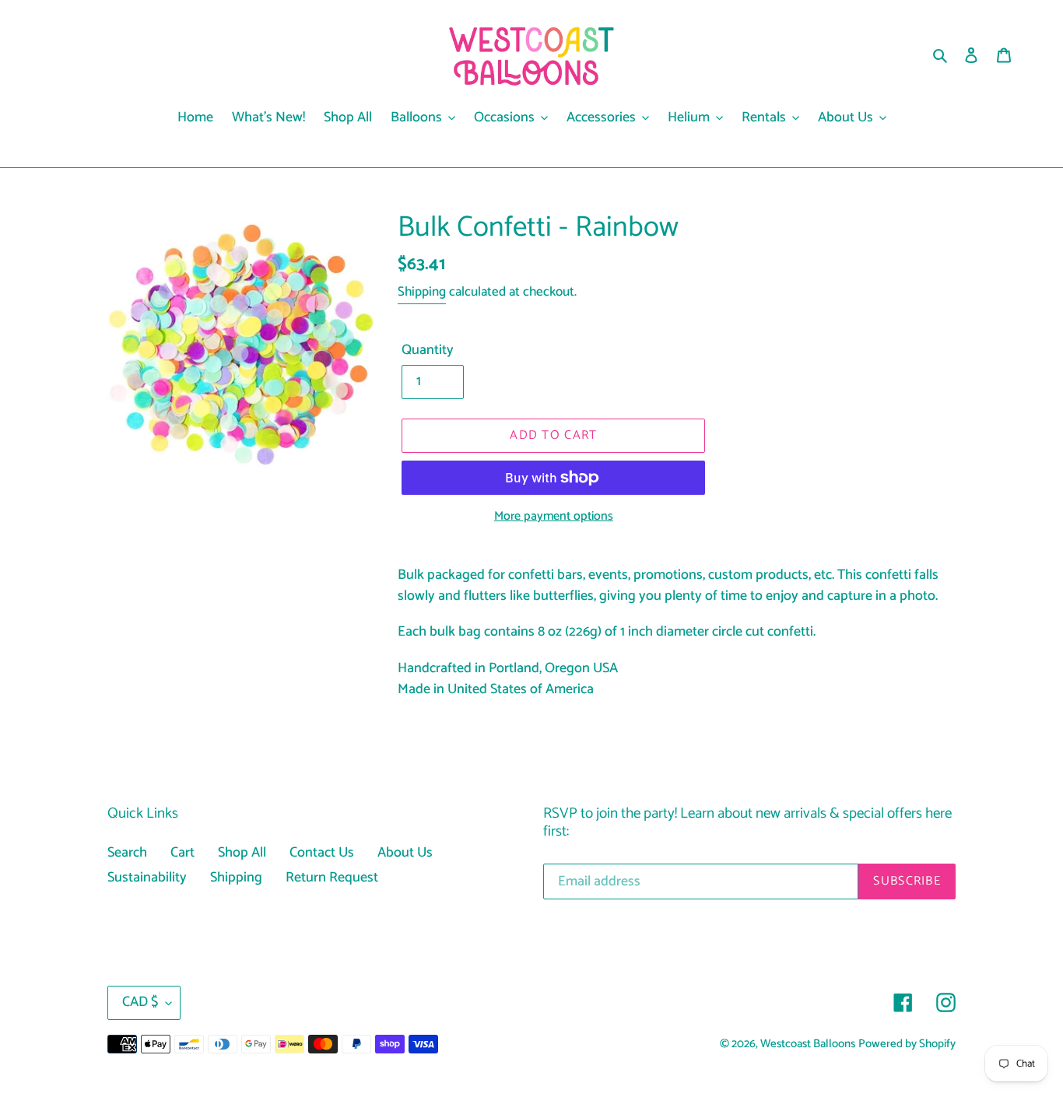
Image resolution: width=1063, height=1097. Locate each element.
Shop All (242, 852)
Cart (182, 852)
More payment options (553, 516)
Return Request (332, 877)
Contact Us (321, 852)
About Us (405, 852)
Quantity (428, 350)
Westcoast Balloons (807, 1044)
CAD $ (140, 1002)
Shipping (422, 292)
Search (127, 852)
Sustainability (147, 877)
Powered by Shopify (907, 1044)
